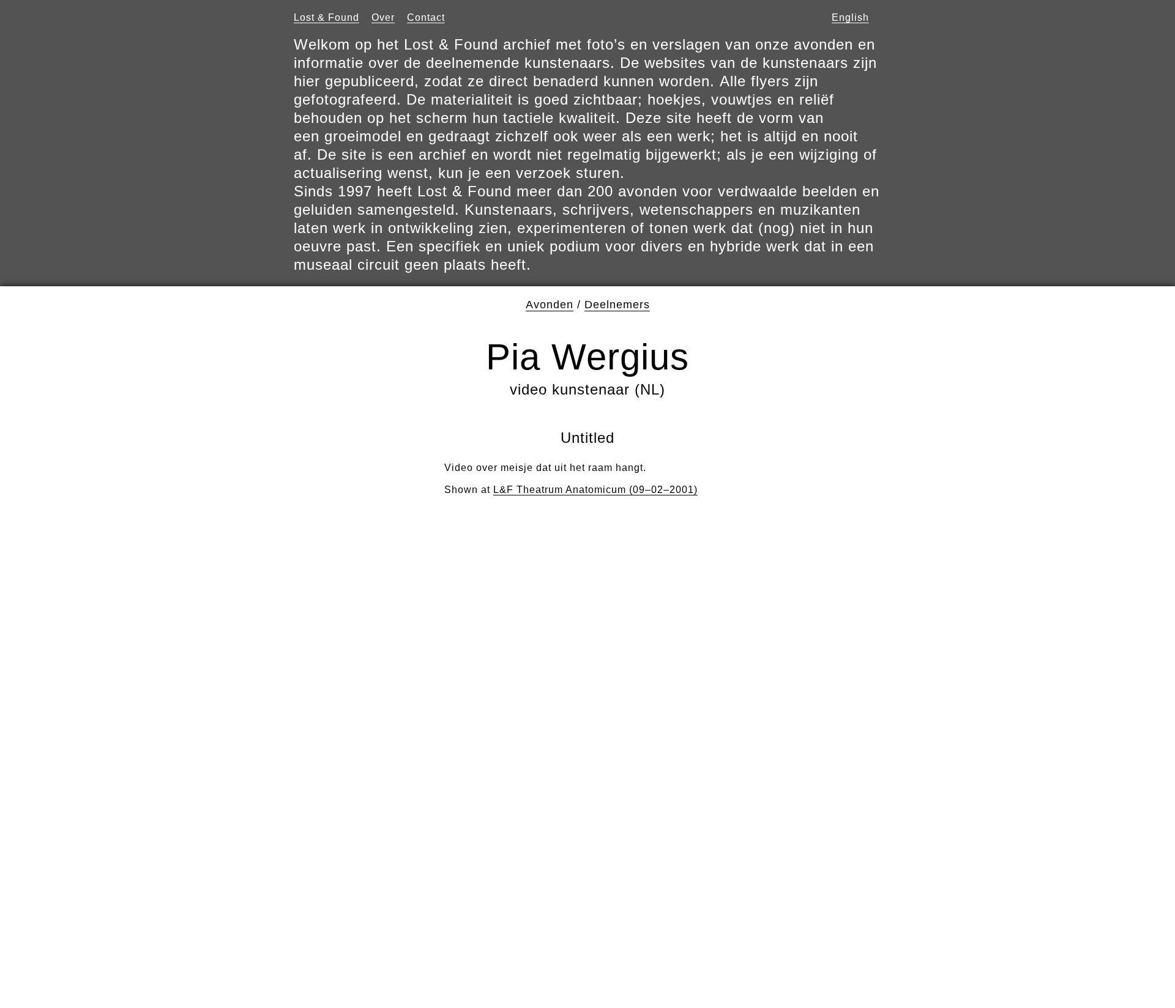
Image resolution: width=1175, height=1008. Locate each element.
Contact (426, 17)
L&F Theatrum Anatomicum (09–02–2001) (595, 489)
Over (383, 17)
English (850, 17)
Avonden (549, 304)
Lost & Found (326, 17)
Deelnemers (617, 304)
